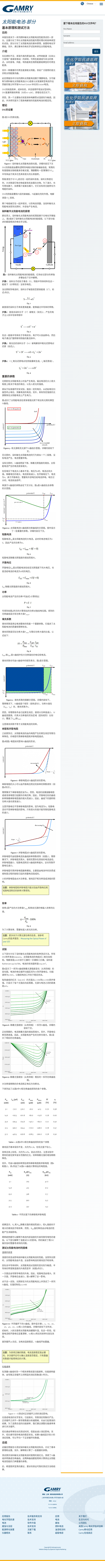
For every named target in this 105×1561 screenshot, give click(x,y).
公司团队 (83, 1523)
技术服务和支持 (35, 1516)
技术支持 (32, 1520)
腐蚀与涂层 (7, 1526)
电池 (4, 1523)
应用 (57, 1516)
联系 (30, 1533)
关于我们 (83, 1516)
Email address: (68, 43)
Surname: (66, 36)
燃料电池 (59, 1526)
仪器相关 (6, 1533)
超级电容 (59, 1533)
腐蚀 (57, 1523)
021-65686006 (53, 1504)
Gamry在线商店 (85, 1533)
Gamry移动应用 (85, 1530)
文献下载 (32, 1530)
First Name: (67, 29)
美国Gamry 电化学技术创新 (91, 1526)
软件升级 (32, 1523)
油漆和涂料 (60, 1530)
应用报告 (6, 1516)
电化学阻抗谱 (8, 1520)
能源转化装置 (8, 1530)
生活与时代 (84, 1520)
